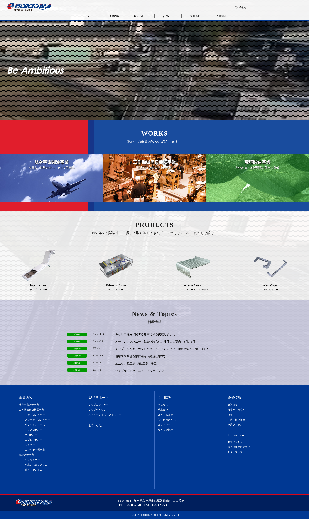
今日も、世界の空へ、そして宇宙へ (51, 164)
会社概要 (233, 404)
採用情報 (195, 16)
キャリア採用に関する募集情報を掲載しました (145, 334)
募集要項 (163, 404)
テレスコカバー (116, 287)
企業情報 (222, 16)
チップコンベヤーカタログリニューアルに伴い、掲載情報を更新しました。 (163, 348)
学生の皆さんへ (167, 419)
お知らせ (168, 16)
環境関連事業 (26, 454)
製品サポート (141, 16)
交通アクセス (235, 424)
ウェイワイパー (270, 287)
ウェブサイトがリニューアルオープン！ (141, 370)
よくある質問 (165, 414)
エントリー (164, 424)
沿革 (230, 414)
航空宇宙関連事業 (29, 404)
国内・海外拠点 (236, 419)
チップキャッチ (97, 409)
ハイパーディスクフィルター (105, 414)
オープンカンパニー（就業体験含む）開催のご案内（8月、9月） (156, 341)
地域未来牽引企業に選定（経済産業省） (141, 356)
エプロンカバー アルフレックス (193, 287)
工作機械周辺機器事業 (31, 409)
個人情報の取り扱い (239, 447)
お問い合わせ (239, 7)
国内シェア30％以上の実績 (154, 164)
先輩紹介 (163, 409)
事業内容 (114, 16)
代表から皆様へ (236, 409)
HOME (87, 16)
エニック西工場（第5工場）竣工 (136, 363)
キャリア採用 (165, 429)
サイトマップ (235, 452)
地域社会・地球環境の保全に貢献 (257, 164)
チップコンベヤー (39, 287)
